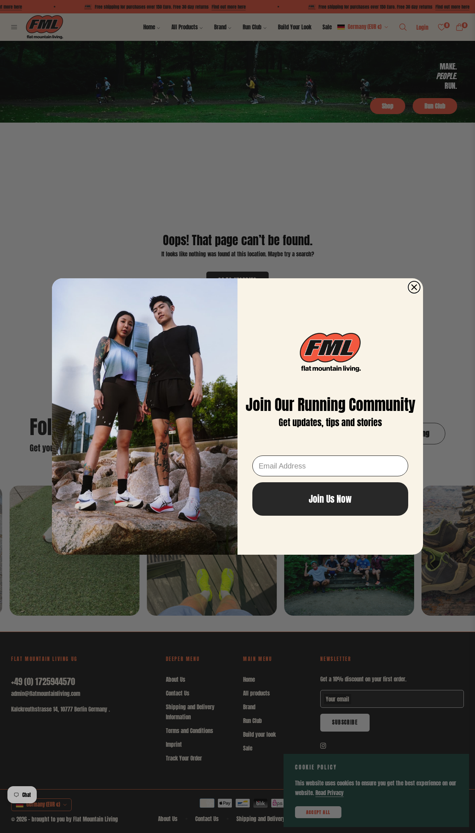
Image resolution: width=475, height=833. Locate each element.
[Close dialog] (414, 287)
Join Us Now (330, 499)
